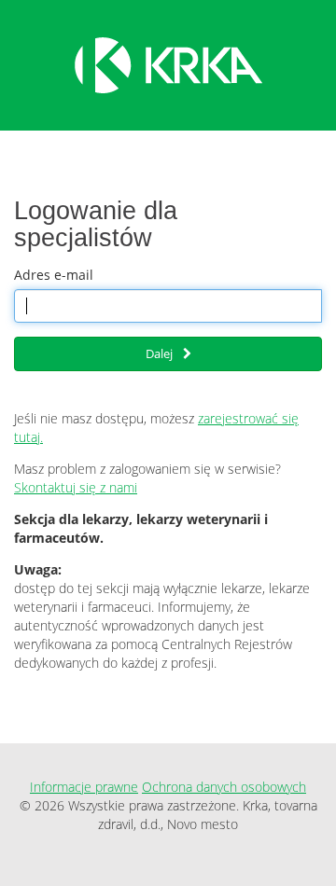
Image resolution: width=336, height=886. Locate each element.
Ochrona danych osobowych (224, 787)
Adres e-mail (53, 275)
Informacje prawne (84, 787)
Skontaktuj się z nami (75, 487)
